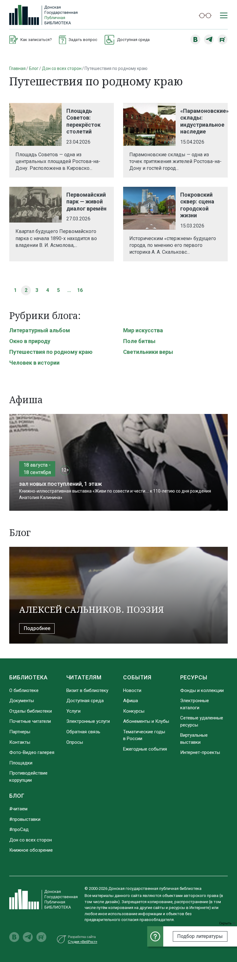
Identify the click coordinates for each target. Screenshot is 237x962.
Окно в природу (29, 341)
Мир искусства (143, 330)
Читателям (84, 677)
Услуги (73, 711)
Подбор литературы (200, 936)
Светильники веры (148, 352)
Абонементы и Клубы (146, 721)
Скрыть (226, 923)
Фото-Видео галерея (31, 752)
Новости (132, 690)
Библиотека (28, 677)
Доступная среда (85, 700)
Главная (17, 68)
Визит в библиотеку (87, 690)
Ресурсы (193, 677)
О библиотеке (24, 690)
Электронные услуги (88, 721)
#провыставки (24, 819)
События (137, 677)
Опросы (74, 742)
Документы (21, 700)
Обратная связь (83, 732)
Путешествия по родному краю (51, 352)
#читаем (18, 809)
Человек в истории (34, 362)
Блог (34, 68)
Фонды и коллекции (202, 690)
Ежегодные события (145, 749)
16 (80, 290)
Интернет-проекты (200, 752)
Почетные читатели (30, 721)
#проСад (19, 829)
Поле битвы (139, 341)
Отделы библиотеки (30, 711)
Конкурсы (133, 711)
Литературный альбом (39, 330)
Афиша (130, 700)
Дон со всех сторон (61, 68)
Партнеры (19, 732)
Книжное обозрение (31, 850)
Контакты (19, 742)
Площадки (20, 763)
